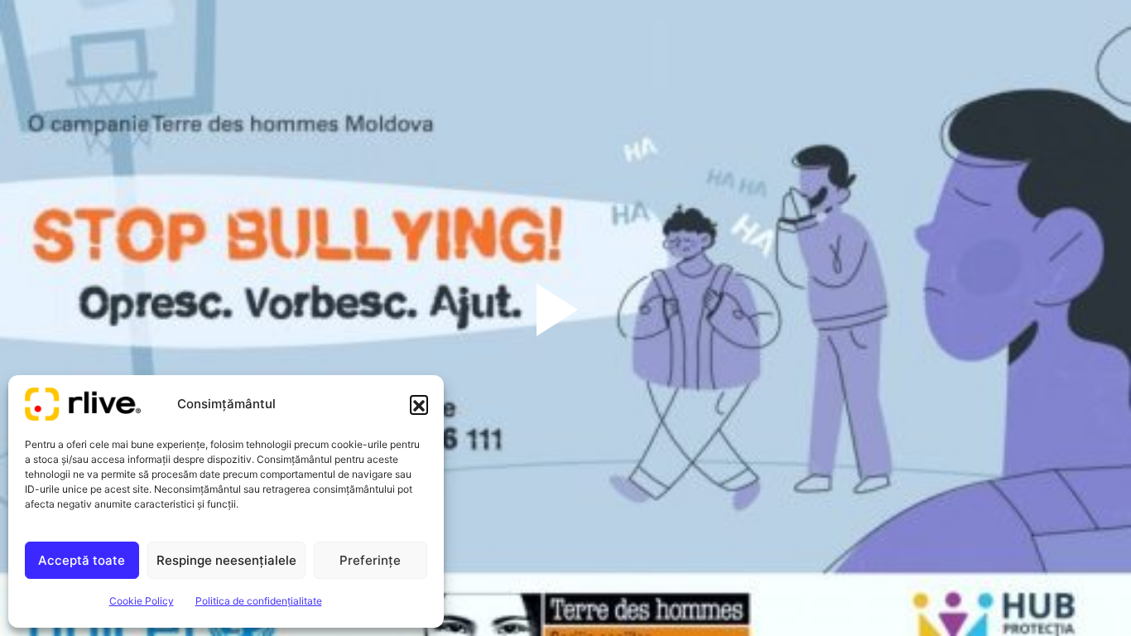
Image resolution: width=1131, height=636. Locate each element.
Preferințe (370, 560)
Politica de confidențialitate (258, 601)
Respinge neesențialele (226, 560)
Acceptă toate (81, 560)
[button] (419, 404)
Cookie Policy (141, 601)
